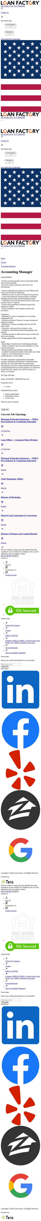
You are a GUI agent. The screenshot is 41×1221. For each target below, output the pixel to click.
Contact (8, 630)
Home (3, 258)
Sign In (3, 39)
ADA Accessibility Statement (15, 653)
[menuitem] (10, 26)
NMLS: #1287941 (11, 636)
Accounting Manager (8, 266)
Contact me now (11, 575)
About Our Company (12, 625)
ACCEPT (15, 556)
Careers (3, 262)
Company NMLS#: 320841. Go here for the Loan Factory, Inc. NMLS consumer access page (22, 642)
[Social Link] (20, 709)
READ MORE (6, 556)
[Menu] (2, 120)
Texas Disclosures (11, 648)
